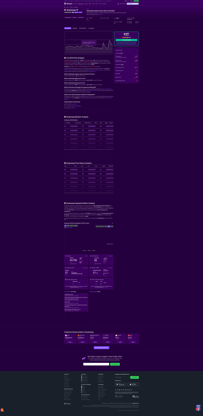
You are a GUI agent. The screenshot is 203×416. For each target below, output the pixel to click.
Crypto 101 (66, 377)
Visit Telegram (85, 267)
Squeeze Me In (114, 364)
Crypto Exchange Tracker (98, 69)
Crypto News (74, 104)
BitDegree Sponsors (101, 395)
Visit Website (110, 267)
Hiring (99, 398)
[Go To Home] (65, 7)
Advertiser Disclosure (135, 410)
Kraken (70, 69)
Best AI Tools (66, 396)
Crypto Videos (66, 383)
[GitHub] (131, 390)
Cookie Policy (129, 410)
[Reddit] (129, 390)
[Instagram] (127, 390)
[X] (116, 390)
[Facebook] (121, 390)
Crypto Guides (66, 380)
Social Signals (91, 28)
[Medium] (125, 390)
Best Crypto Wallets (67, 393)
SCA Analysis (67, 28)
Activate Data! (100, 14)
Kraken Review (100, 377)
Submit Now (81, 287)
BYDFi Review (100, 380)
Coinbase (66, 69)
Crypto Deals (66, 384)
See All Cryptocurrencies (101, 347)
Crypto (67, 7)
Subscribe (134, 377)
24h (117, 18)
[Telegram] (118, 390)
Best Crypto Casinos (67, 395)
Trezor (94, 71)
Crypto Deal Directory (92, 90)
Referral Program (100, 392)
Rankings (71, 7)
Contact (99, 399)
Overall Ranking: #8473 (68, 12)
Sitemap (119, 410)
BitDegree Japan (100, 396)
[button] (108, 1)
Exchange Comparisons (68, 392)
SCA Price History (82, 28)
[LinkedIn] (123, 390)
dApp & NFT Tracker (67, 399)
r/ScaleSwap (67, 291)
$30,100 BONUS (126, 40)
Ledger (89, 71)
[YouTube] (119, 390)
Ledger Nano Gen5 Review (85, 399)
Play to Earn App (67, 386)
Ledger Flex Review (84, 396)
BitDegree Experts (101, 387)
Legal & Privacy (123, 410)
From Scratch (72, 107)
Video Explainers (77, 105)
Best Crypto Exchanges (68, 390)
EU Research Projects (101, 390)
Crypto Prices (66, 398)
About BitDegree (100, 386)
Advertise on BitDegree (102, 393)
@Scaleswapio (69, 227)
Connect (136, 0)
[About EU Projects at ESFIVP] (119, 396)
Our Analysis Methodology (102, 389)
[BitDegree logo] (67, 403)
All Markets (75, 28)
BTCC (74, 69)
